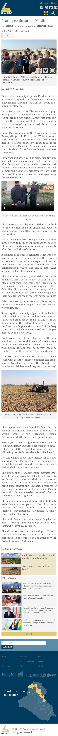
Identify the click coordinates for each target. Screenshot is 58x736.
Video (40, 657)
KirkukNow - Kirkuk (13, 89)
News (3, 657)
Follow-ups (5, 666)
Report (4, 661)
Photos (22, 666)
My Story (23, 657)
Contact (41, 661)
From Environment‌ (27, 661)
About (40, 666)
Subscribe (7, 647)
